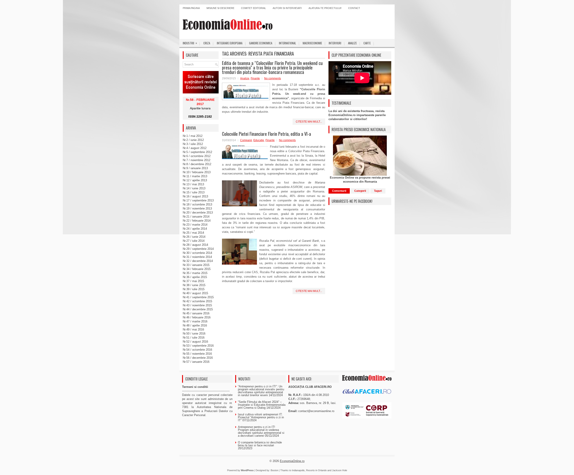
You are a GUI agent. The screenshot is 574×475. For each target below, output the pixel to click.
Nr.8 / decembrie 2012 (197, 164)
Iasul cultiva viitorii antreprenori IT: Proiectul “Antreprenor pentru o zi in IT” (261, 417)
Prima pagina (191, 8)
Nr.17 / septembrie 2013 (198, 200)
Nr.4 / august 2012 (195, 148)
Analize (352, 43)
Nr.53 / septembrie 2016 (198, 345)
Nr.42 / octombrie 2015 (197, 301)
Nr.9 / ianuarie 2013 (195, 168)
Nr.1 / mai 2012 (192, 136)
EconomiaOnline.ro (292, 461)
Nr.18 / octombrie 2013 (197, 204)
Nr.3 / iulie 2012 (193, 144)
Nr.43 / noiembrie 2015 (197, 305)
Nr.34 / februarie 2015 (197, 269)
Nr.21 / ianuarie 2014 (196, 216)
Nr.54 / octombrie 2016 (197, 349)
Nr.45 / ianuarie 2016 (196, 313)
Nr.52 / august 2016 (195, 341)
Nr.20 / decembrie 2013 (198, 212)
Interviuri (335, 43)
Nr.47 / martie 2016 (195, 321)
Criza (206, 43)
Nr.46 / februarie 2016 (197, 317)
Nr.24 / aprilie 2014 (195, 228)
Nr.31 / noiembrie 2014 (197, 257)
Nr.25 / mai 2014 (193, 232)
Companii (246, 140)
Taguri (378, 190)
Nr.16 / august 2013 (195, 196)
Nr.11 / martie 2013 (195, 176)
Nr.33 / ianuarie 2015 (196, 265)
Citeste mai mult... (309, 121)
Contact (354, 8)
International (287, 43)
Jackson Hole (339, 470)
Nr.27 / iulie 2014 (193, 240)
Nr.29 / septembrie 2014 (198, 248)
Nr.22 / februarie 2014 (197, 220)
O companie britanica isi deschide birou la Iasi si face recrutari (260, 444)
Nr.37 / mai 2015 (193, 281)
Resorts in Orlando (316, 470)
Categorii (360, 190)
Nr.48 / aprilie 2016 (195, 325)
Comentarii (339, 190)
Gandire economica (260, 43)
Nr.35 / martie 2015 (195, 273)
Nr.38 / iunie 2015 (194, 285)
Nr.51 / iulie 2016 (193, 337)
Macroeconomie (312, 43)
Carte (367, 43)
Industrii (190, 43)
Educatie (258, 140)
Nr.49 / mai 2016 (193, 329)
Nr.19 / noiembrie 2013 (197, 208)
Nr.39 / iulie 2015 (193, 289)
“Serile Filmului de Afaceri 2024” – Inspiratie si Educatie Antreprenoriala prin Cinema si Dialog (261, 404)
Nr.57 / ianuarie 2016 (196, 361)
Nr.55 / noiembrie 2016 (197, 353)
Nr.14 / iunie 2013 (194, 188)
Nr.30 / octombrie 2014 (197, 253)
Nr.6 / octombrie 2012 (197, 156)
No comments (272, 78)
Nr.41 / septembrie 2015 (198, 297)
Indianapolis (298, 470)
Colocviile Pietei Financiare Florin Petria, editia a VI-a (266, 133)
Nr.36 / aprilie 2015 (195, 277)
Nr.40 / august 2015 (195, 293)
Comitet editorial (253, 8)
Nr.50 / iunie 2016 (194, 333)
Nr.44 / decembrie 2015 (198, 309)
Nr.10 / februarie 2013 (197, 172)
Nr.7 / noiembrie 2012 (196, 160)
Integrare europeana (229, 43)
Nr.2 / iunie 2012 (193, 140)
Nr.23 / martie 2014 (195, 224)
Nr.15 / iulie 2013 (193, 192)
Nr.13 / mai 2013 (193, 184)
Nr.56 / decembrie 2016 (198, 357)
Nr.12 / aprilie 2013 (195, 180)
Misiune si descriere (220, 8)
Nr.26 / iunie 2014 (194, 236)
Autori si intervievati (287, 8)
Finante (255, 78)
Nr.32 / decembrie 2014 (198, 261)
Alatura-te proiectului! (325, 8)
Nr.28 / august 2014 (195, 244)
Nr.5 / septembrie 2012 (197, 152)
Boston (274, 470)
